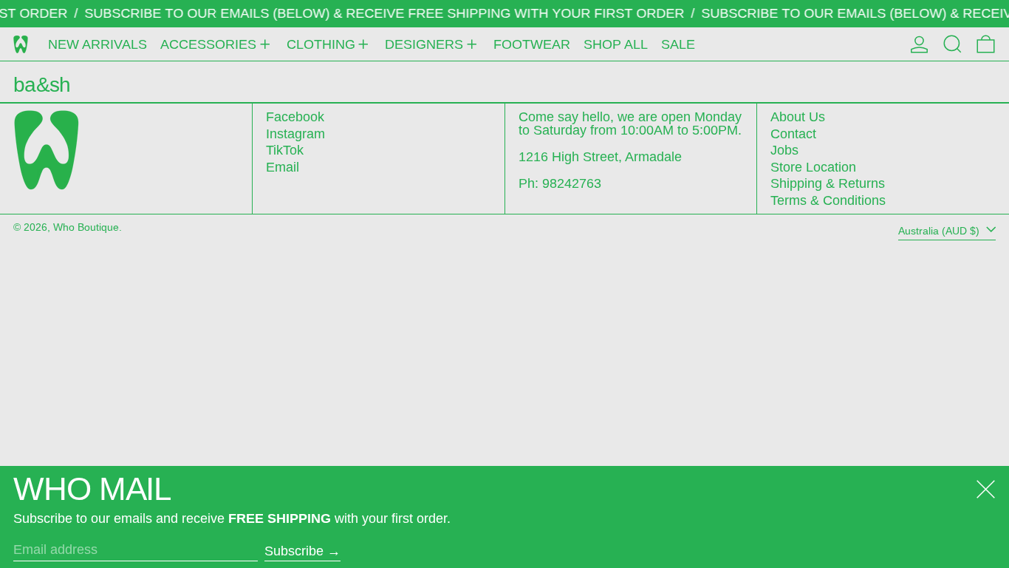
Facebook (295, 117)
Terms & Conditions (828, 200)
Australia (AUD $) (940, 231)
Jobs (784, 150)
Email (282, 167)
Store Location (813, 167)
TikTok (285, 150)
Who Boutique (86, 227)
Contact (793, 133)
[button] (952, 44)
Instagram (295, 134)
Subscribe (294, 551)
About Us (797, 116)
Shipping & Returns (827, 183)
